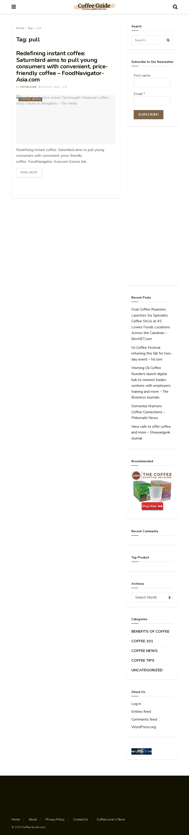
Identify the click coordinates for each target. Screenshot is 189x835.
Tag (30, 28)
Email (139, 94)
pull (38, 28)
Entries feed (141, 711)
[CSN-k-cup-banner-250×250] (152, 490)
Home (20, 28)
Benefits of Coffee (150, 631)
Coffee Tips (142, 660)
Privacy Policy (55, 820)
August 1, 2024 (50, 87)
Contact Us (80, 820)
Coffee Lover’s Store (111, 820)
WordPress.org (143, 727)
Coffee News (30, 99)
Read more (29, 172)
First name (142, 75)
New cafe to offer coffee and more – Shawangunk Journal (151, 432)
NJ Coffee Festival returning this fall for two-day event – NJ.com (151, 353)
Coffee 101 (142, 641)
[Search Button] (168, 40)
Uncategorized (147, 670)
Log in (136, 703)
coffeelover (28, 87)
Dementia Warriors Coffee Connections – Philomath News (148, 412)
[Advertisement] (152, 209)
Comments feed (144, 719)
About (33, 820)
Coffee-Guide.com (33, 827)
